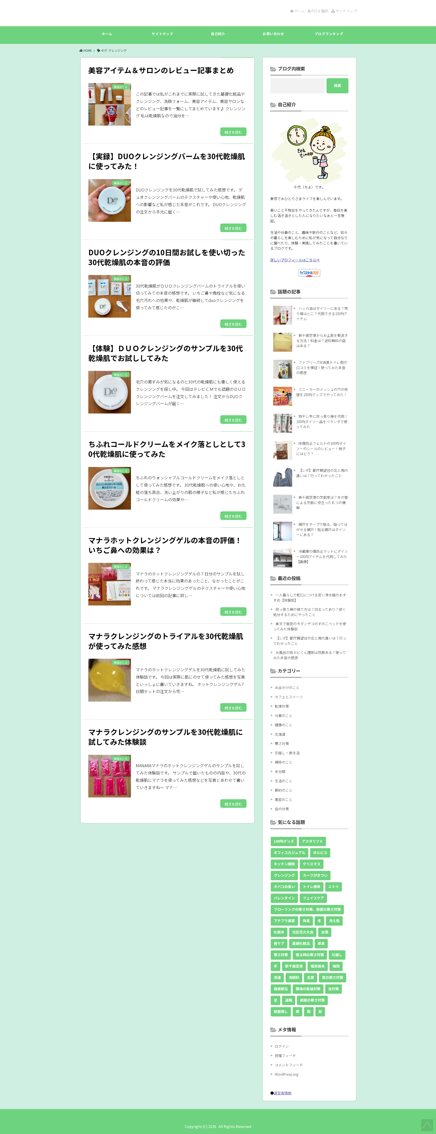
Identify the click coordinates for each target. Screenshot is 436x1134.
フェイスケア (313, 897)
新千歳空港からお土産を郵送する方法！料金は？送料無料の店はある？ (322, 340)
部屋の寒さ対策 (312, 1000)
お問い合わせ (273, 33)
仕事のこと (283, 715)
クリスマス (311, 863)
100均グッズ (284, 841)
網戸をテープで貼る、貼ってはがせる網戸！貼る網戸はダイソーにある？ (321, 529)
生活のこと (283, 780)
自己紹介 (218, 33)
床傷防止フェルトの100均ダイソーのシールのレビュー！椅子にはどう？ (321, 448)
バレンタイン (284, 897)
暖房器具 (318, 966)
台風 (324, 931)
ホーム (299, 10)
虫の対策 (282, 808)
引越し (337, 954)
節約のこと (283, 790)
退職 (288, 1000)
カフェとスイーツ (289, 696)
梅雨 (336, 966)
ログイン (282, 1046)
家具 (321, 943)
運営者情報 (282, 1092)
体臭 (306, 920)
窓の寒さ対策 (332, 977)
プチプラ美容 (284, 920)
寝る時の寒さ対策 (310, 954)
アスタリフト (312, 841)
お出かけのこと (287, 687)
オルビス (320, 852)
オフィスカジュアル (289, 852)
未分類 (280, 771)
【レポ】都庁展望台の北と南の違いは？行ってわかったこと (322, 473)
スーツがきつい (315, 875)
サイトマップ (346, 10)
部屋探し (281, 1011)
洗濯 (277, 977)
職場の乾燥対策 (308, 988)
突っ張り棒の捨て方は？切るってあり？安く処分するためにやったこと (309, 612)
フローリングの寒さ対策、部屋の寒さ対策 (307, 909)
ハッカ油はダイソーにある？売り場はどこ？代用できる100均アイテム (322, 313)
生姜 (310, 977)
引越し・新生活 (287, 752)
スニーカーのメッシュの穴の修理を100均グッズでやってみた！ (322, 392)
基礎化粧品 (301, 943)
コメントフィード (289, 1064)
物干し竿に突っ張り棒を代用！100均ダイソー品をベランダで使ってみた (322, 421)
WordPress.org (286, 1074)
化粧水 (279, 931)
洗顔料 (294, 977)
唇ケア (279, 943)
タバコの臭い (284, 886)
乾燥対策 (282, 706)
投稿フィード (285, 1055)
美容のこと (283, 799)
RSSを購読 (320, 10)
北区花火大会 (302, 931)
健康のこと (283, 724)
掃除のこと (283, 762)
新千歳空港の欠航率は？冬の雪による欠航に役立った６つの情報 (322, 502)
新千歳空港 (294, 966)
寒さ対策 (282, 743)
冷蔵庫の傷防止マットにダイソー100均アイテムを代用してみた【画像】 (322, 556)
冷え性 (334, 920)
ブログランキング (329, 33)
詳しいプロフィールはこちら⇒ (295, 259)
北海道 (280, 734)
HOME (87, 50)
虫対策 (333, 988)
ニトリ (333, 886)
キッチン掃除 (284, 863)
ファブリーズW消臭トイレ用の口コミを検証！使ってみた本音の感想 (321, 367)
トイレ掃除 (311, 886)
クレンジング (284, 875)
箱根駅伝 (281, 988)
